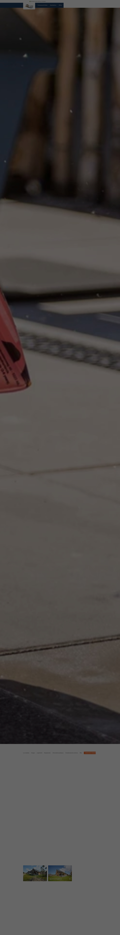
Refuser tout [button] (66, 474)
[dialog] (60, 467)
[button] (42, 474)
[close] (94, 457)
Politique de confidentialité (69, 471)
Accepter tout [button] (77, 474)
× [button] (82, 459)
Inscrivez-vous (86, 471)
